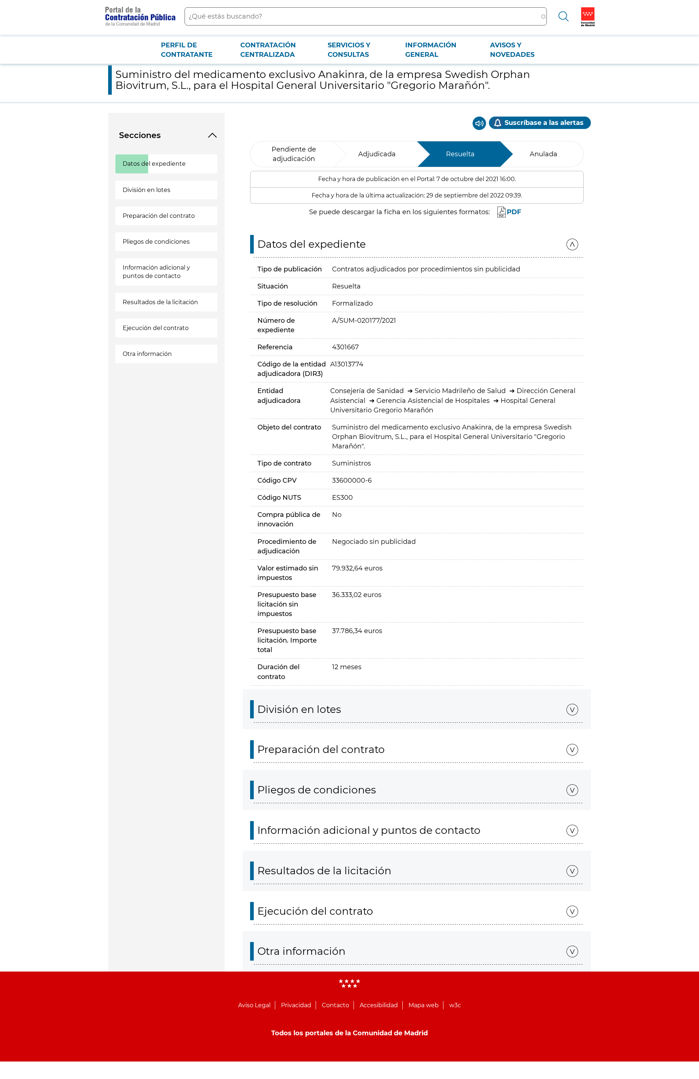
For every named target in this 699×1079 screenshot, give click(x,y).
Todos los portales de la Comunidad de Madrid (349, 1033)
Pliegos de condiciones (156, 241)
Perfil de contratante (187, 50)
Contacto (335, 1005)
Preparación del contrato (159, 215)
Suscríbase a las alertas (544, 123)
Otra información (147, 353)
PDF (514, 212)
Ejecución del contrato (156, 328)
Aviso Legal (254, 1005)
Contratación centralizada (268, 50)
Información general (431, 50)
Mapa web (423, 1005)
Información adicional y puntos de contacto (156, 271)
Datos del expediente (154, 163)
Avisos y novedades (512, 50)
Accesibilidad (379, 1005)
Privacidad (296, 1005)
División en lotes (146, 190)
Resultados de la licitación (160, 302)
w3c (455, 1005)
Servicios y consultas (349, 50)
